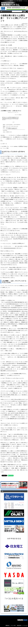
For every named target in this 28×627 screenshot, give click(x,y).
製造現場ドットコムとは (23, 0)
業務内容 (11, 0)
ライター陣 (16, 0)
